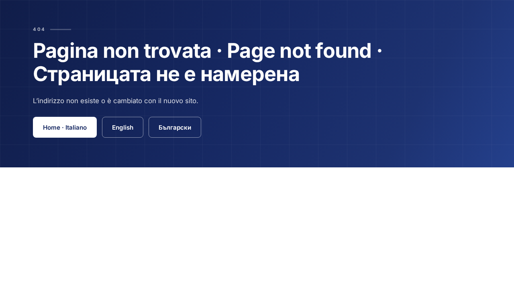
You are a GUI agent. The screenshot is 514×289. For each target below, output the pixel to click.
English (122, 127)
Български (175, 127)
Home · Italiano (65, 127)
